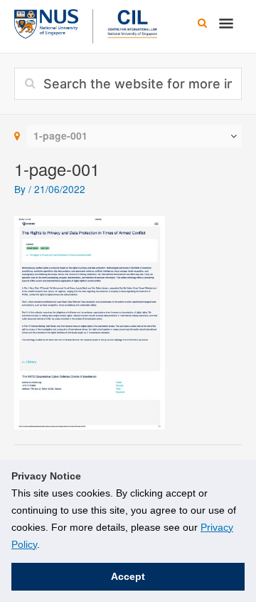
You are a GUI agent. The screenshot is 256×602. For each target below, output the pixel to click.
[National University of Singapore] (46, 22)
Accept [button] (128, 576)
